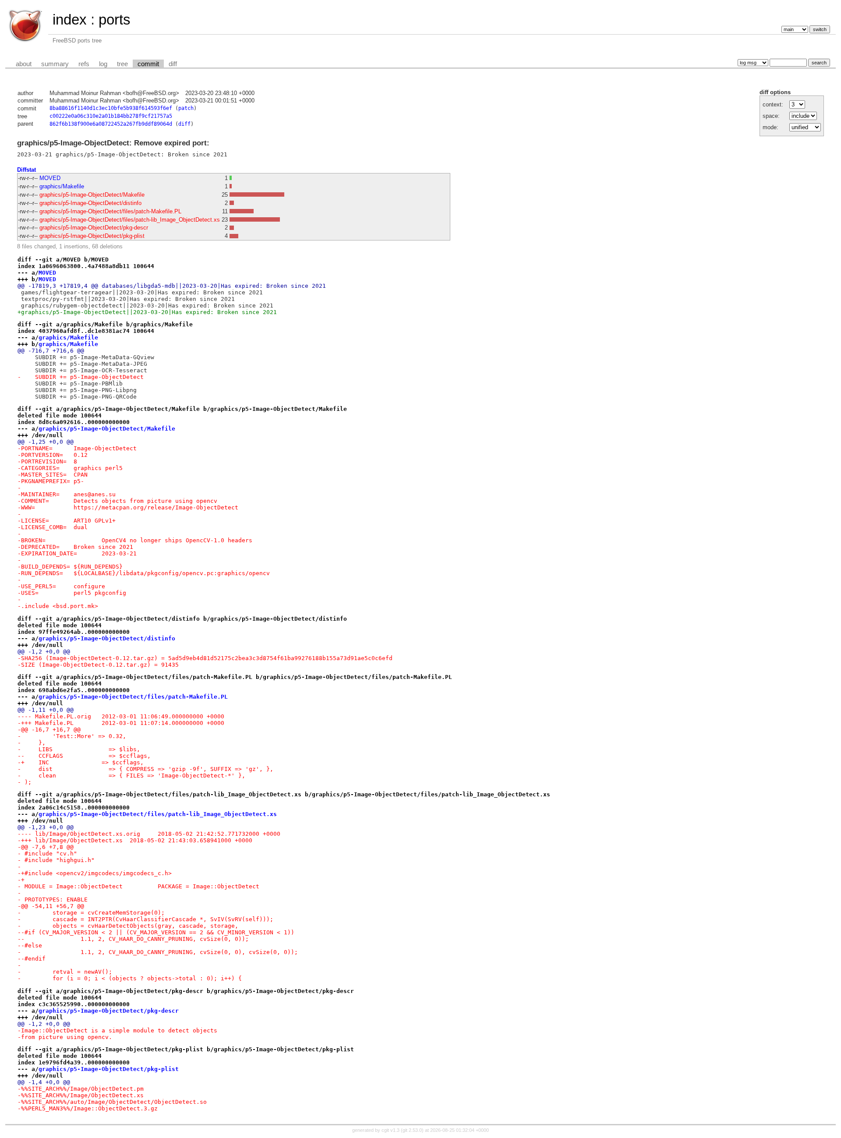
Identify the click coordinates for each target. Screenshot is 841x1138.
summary (55, 63)
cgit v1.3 (390, 1130)
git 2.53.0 (412, 1130)
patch (186, 108)
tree (122, 63)
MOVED (49, 178)
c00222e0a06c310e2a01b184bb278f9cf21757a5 (110, 116)
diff (173, 63)
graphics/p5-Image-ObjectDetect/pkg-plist (92, 236)
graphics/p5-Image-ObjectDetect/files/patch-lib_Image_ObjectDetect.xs (129, 219)
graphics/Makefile (61, 186)
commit (148, 63)
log (103, 63)
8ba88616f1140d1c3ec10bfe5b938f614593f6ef (110, 108)
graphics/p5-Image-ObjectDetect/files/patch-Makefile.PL (110, 211)
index (70, 19)
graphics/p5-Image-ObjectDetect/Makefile (92, 194)
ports (115, 19)
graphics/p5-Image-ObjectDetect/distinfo (90, 203)
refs (83, 63)
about (24, 63)
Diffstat (26, 169)
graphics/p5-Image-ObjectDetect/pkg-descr (93, 227)
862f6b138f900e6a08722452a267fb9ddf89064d (110, 124)
